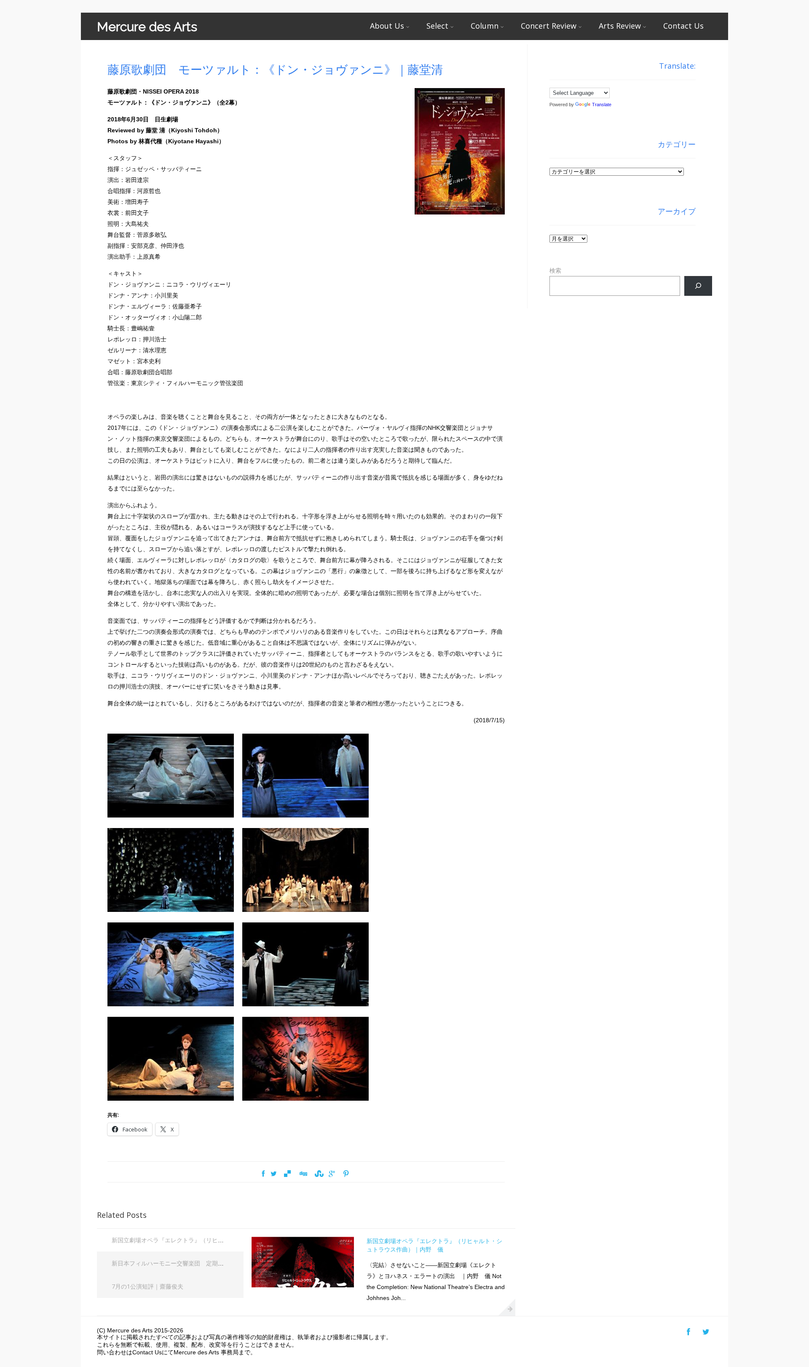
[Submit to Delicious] (287, 1174)
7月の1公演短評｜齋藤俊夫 (147, 1286)
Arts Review (620, 26)
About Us (387, 26)
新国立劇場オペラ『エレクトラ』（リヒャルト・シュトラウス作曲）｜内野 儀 (218, 1240)
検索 (555, 270)
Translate (601, 104)
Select (437, 26)
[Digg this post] (303, 1174)
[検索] (698, 286)
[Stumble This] (318, 1174)
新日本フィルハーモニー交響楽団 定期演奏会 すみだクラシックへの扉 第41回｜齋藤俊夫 (232, 1263)
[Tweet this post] (273, 1174)
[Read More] (506, 1307)
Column (484, 26)
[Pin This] (345, 1174)
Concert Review (548, 26)
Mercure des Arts (147, 26)
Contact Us (683, 26)
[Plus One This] (332, 1174)
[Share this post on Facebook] (263, 1174)
